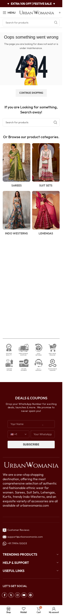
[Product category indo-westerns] (16, 214)
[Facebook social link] (4, 595)
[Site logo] (37, 12)
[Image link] (31, 464)
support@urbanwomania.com (25, 536)
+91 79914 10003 (16, 543)
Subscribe (31, 444)
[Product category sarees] (16, 166)
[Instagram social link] (17, 595)
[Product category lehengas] (46, 214)
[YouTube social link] (24, 595)
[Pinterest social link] (30, 595)
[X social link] (11, 595)
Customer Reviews (17, 530)
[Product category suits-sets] (46, 166)
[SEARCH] (56, 22)
